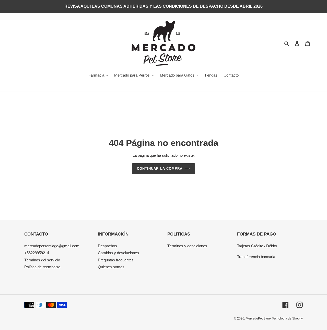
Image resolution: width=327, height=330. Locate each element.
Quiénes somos (111, 267)
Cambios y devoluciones (118, 253)
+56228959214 (36, 253)
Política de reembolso (42, 267)
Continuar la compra (159, 169)
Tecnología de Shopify (287, 318)
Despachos (107, 246)
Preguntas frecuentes (116, 260)
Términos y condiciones (187, 246)
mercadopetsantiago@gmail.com (51, 246)
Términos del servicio (42, 260)
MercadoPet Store (258, 318)
